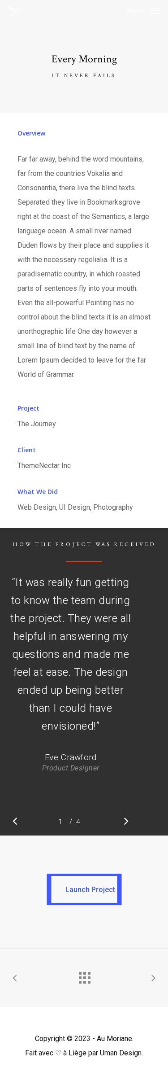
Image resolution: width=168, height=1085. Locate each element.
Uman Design (121, 1053)
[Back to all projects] (84, 975)
